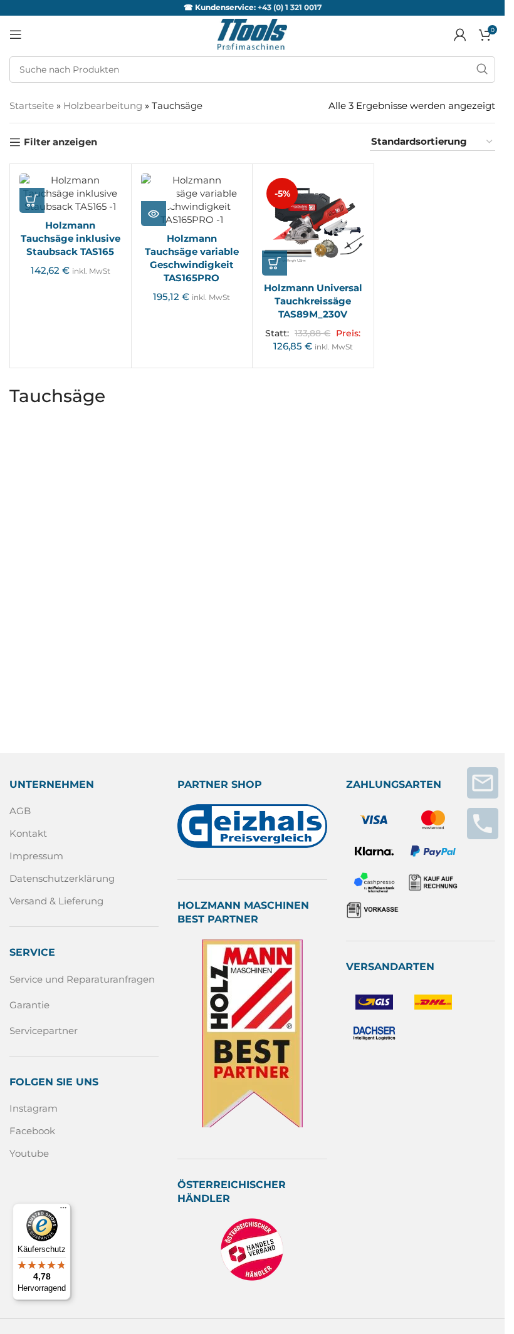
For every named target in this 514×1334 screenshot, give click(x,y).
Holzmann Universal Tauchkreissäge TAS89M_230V (313, 301)
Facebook (32, 1131)
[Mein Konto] (460, 34)
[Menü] (63, 1210)
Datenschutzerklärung (62, 878)
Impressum (36, 856)
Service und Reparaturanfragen (82, 979)
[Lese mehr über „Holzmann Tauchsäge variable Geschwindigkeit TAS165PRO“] (153, 213)
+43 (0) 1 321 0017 (290, 7)
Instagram (33, 1108)
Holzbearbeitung (102, 105)
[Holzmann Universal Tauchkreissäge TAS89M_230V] (313, 224)
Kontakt (28, 833)
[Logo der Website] (252, 33)
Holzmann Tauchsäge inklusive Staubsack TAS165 (70, 238)
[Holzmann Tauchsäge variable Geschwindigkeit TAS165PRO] (192, 199)
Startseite (31, 105)
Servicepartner (43, 1031)
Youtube (29, 1153)
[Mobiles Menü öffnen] (15, 34)
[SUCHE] (482, 69)
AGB (20, 811)
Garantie (29, 1005)
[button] (32, 200)
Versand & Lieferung (56, 901)
